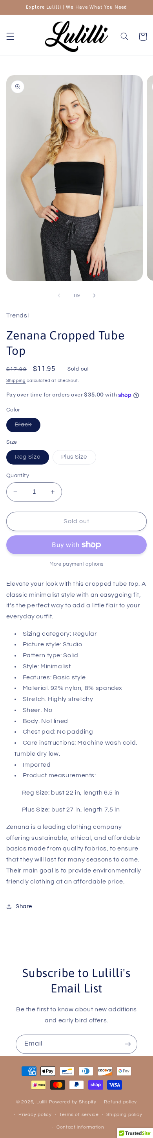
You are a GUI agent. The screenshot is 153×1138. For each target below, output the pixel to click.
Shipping (16, 380)
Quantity (17, 475)
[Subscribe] (128, 1044)
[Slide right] (94, 295)
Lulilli (42, 1102)
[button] (10, 37)
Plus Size (78, 459)
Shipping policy (124, 1114)
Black (27, 426)
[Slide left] (58, 295)
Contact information (80, 1127)
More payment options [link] (76, 564)
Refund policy (120, 1102)
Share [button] (24, 906)
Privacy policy (34, 1114)
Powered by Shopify (73, 1102)
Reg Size (32, 459)
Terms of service (79, 1114)
